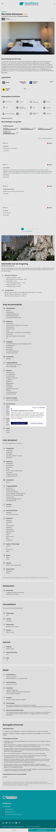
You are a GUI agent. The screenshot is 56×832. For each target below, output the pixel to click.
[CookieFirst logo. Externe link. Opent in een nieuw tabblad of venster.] (11, 409)
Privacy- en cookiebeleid (38, 407)
